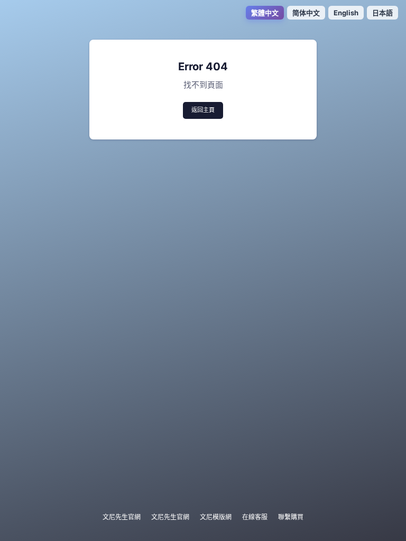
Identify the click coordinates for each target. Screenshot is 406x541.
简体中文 (306, 12)
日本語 (382, 12)
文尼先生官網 (122, 517)
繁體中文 (265, 12)
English (346, 12)
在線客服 (254, 517)
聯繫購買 (290, 517)
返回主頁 (203, 110)
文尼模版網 (216, 517)
